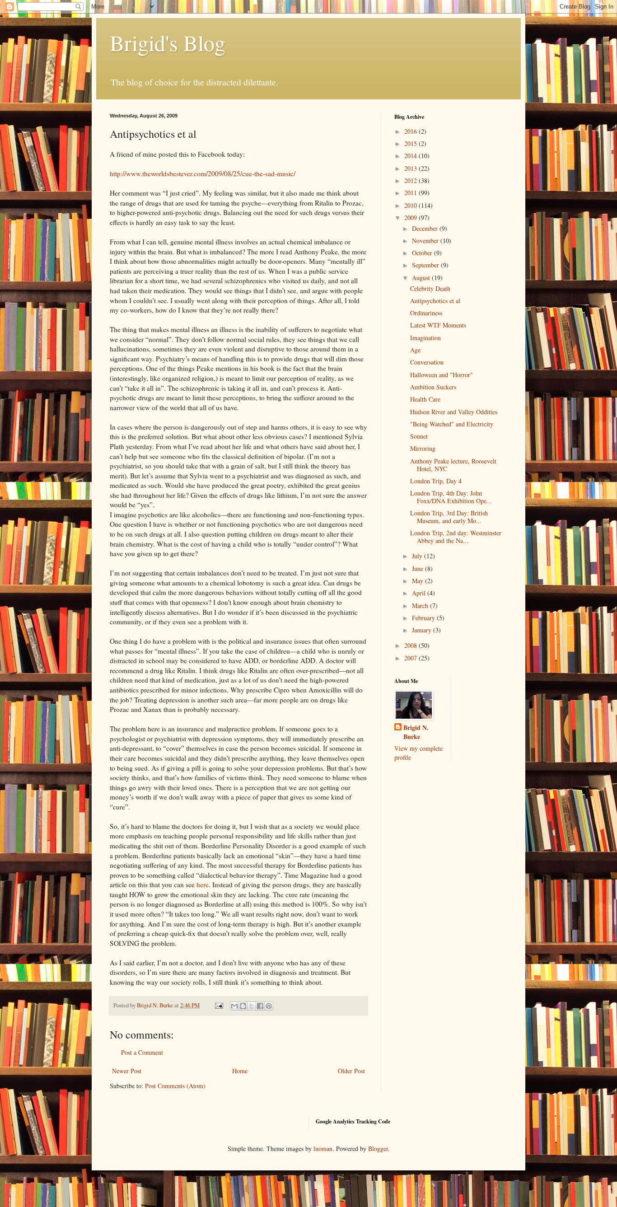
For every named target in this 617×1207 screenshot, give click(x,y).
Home (240, 1071)
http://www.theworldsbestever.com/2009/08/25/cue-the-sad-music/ (202, 173)
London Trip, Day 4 (436, 481)
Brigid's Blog (167, 42)
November (426, 240)
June (418, 568)
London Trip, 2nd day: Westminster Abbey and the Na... (455, 537)
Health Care (425, 399)
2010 (411, 205)
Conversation (427, 362)
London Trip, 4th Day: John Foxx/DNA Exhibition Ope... (451, 497)
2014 (411, 155)
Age (415, 350)
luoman (322, 1148)
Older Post (351, 1071)
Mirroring (422, 448)
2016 (411, 131)
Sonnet (419, 436)
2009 (411, 217)
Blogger (378, 1148)
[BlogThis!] (243, 1006)
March (421, 605)
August (422, 277)
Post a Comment (142, 1052)
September (426, 265)
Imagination (425, 337)
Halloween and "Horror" (441, 374)
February (424, 617)
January (422, 630)
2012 (411, 180)
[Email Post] (218, 1005)
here (202, 884)
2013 (411, 168)
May (418, 580)
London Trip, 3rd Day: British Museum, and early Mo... (449, 517)
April (419, 593)
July (418, 556)
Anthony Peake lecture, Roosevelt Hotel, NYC (453, 465)
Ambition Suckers (433, 387)
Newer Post (126, 1071)
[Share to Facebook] (260, 1006)
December (425, 228)
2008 (411, 645)
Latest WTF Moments (438, 325)
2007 (411, 658)
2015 (411, 143)
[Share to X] (251, 1006)
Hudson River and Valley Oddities (453, 411)
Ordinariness (426, 313)
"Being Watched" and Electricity (451, 424)
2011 (411, 192)
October (423, 252)
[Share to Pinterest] (268, 1006)
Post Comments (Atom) (175, 1085)
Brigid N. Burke (416, 732)
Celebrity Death (430, 288)
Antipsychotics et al (435, 300)
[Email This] (234, 1006)
